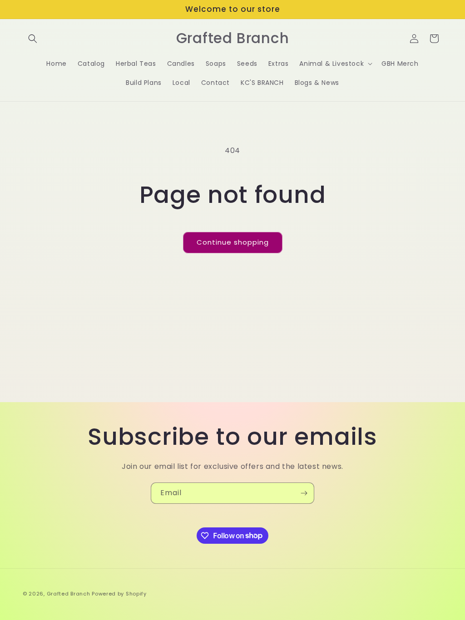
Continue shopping (233, 242)
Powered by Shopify (119, 593)
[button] (33, 39)
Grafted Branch (68, 593)
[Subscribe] (304, 493)
